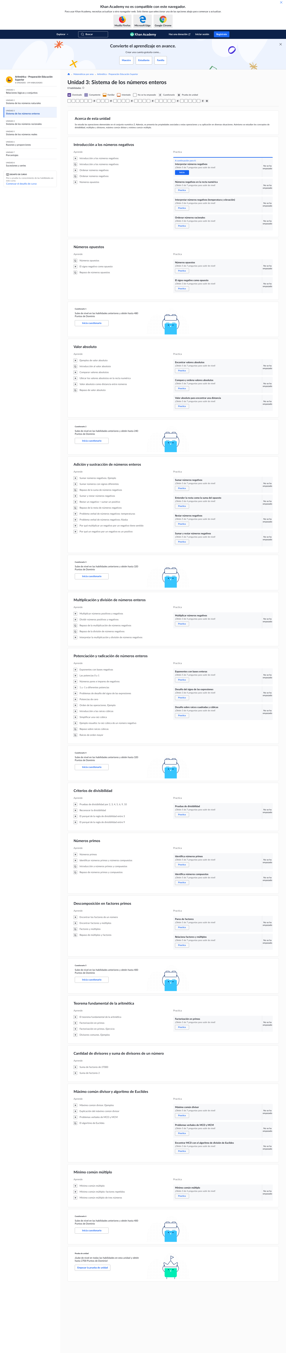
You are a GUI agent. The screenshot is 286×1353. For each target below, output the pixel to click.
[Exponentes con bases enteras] (140, 101)
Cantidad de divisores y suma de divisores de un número (119, 1053)
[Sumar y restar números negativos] (127, 101)
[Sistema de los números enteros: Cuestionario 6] (203, 101)
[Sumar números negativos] (115, 101)
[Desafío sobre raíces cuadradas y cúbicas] (148, 101)
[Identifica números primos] (161, 101)
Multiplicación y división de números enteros (110, 600)
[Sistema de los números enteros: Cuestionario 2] (111, 101)
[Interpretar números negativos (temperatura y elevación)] (77, 101)
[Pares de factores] (169, 101)
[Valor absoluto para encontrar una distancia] (107, 101)
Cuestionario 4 (80, 753)
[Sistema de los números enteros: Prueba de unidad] (207, 101)
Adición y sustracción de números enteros (107, 464)
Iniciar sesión (202, 34)
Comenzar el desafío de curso (21, 184)
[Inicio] (68, 74)
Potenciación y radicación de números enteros (111, 656)
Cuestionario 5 (80, 965)
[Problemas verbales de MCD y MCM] (190, 101)
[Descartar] (281, 2)
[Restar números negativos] (123, 101)
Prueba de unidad (82, 1253)
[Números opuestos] (86, 101)
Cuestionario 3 (80, 562)
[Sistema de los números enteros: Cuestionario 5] (177, 101)
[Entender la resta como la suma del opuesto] (119, 101)
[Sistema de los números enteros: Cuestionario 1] (94, 101)
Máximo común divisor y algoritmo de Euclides (111, 1092)
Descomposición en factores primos (102, 903)
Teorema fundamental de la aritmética (104, 1003)
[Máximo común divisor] (186, 101)
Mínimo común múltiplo (93, 1172)
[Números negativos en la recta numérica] (73, 101)
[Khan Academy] (143, 34)
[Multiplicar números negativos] (136, 101)
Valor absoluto (85, 347)
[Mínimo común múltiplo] (198, 101)
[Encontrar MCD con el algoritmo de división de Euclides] (194, 101)
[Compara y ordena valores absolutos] (102, 101)
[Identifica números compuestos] (165, 101)
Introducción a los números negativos (104, 145)
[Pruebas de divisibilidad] (157, 101)
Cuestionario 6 (80, 1216)
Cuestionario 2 (80, 426)
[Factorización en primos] (182, 101)
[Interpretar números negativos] (69, 101)
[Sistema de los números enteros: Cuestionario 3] (132, 101)
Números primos (87, 841)
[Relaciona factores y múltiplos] (173, 101)
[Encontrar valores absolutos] (98, 101)
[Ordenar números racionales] (82, 101)
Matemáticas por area (83, 74)
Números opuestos (89, 247)
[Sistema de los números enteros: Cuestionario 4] (152, 101)
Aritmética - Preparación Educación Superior (117, 74)
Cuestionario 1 (80, 309)
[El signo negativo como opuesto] (90, 101)
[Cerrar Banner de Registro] (281, 44)
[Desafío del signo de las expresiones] (144, 101)
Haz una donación (178, 34)
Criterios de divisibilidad (93, 791)
